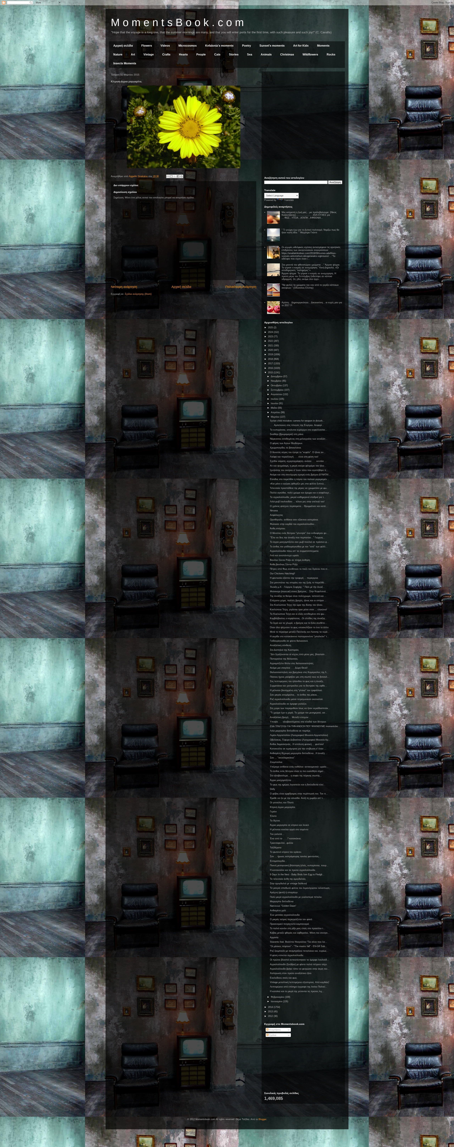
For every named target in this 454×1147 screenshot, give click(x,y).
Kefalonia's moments (219, 45)
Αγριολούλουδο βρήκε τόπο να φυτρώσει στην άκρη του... (299, 968)
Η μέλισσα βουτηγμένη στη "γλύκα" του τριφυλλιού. (296, 690)
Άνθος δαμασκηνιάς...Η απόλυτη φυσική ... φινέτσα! (297, 744)
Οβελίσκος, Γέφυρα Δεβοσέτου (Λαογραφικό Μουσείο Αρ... (300, 739)
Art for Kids (301, 45)
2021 (271, 345)
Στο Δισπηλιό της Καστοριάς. (284, 650)
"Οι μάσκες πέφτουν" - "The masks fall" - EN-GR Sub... (298, 946)
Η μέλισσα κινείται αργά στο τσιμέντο (289, 829)
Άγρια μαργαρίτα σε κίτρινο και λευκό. (289, 825)
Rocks (331, 54)
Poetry (246, 45)
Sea (249, 54)
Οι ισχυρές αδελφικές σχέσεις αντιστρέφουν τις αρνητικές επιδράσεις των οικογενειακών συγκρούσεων (311, 248)
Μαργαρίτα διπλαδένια (282, 901)
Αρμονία (274, 937)
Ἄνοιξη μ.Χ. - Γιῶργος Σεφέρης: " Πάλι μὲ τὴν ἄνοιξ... (297, 587)
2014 (271, 1007)
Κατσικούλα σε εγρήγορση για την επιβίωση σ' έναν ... (298, 748)
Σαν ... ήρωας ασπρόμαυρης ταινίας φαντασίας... (295, 856)
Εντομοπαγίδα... (278, 861)
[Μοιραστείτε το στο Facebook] (178, 176)
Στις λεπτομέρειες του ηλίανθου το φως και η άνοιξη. (297, 681)
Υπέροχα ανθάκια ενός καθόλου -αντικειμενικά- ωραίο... (299, 766)
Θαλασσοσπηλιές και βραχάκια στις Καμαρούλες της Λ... (299, 672)
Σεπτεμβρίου (277, 390)
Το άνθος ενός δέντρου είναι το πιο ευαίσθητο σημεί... (297, 771)
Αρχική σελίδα (123, 45)
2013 (271, 1011)
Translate (289, 200)
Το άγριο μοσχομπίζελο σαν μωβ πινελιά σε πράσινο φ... (299, 542)
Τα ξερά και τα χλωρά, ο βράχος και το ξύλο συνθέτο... (298, 623)
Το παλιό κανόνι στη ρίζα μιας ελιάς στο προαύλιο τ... (297, 928)
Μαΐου (274, 407)
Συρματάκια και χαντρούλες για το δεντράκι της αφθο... (298, 685)
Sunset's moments (272, 45)
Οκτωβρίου (277, 385)
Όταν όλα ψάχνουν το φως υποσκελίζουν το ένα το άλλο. (299, 627)
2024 (271, 332)
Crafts (166, 54)
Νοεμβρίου (276, 380)
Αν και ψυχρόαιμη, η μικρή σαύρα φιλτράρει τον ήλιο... (298, 465)
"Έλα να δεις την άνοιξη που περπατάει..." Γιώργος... (297, 537)
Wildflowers (310, 54)
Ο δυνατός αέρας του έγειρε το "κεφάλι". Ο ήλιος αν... (298, 452)
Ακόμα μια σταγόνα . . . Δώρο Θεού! (289, 667)
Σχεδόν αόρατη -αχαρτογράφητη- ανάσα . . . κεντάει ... (298, 461)
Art (133, 54)
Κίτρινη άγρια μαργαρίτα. (283, 807)
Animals (266, 54)
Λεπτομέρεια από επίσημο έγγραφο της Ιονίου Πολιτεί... (298, 986)
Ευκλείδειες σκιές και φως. (283, 977)
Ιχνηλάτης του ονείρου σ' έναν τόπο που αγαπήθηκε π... (299, 470)
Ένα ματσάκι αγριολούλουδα (285, 915)
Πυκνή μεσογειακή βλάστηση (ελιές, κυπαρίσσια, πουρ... (299, 865)
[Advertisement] (303, 99)
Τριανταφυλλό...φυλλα (281, 843)
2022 (271, 341)
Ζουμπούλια (276, 762)
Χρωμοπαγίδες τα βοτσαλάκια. (286, 447)
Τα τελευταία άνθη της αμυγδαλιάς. (288, 879)
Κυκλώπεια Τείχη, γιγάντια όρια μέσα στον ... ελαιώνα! (298, 609)
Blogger (262, 1119)
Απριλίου (276, 412)
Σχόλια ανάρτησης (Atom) (138, 294)
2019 (271, 354)
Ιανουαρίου (277, 1001)
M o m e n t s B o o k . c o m (177, 22)
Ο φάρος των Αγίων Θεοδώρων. (286, 443)
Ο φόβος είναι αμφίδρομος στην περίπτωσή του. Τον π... (299, 793)
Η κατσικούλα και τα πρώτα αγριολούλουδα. (293, 870)
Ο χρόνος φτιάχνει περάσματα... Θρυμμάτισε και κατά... (299, 506)
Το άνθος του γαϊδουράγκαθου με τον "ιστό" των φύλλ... (299, 546)
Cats (217, 54)
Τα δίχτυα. (275, 820)
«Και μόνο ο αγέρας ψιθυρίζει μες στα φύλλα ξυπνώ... (298, 483)
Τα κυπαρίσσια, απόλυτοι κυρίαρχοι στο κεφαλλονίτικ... (298, 429)
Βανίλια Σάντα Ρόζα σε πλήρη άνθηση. (290, 560)
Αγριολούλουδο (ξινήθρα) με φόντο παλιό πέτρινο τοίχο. (298, 964)
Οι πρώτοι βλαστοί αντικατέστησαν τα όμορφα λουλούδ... (299, 959)
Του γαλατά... (277, 834)
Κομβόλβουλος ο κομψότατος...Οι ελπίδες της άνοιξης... (298, 618)
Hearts (183, 54)
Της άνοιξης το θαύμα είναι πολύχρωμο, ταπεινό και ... (298, 596)
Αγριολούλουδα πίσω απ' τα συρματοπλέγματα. (294, 551)
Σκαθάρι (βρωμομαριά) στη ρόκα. (287, 434)
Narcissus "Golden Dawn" (283, 906)
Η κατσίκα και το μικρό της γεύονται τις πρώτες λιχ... (297, 991)
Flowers (146, 45)
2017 (271, 363)
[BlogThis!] (171, 176)
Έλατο (273, 816)
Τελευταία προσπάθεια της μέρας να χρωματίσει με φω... (299, 488)
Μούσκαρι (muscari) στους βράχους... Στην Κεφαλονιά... (299, 591)
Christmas (287, 54)
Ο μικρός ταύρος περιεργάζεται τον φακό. (291, 919)
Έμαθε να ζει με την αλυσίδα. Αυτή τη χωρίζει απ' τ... (297, 798)
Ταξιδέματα (275, 847)
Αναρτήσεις (274, 1029)
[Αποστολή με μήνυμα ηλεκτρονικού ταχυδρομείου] (168, 176)
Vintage (148, 54)
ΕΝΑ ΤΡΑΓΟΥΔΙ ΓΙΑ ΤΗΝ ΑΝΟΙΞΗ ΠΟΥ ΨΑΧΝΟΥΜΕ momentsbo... (305, 726)
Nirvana (274, 510)
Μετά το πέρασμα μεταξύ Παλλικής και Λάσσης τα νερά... (300, 631)
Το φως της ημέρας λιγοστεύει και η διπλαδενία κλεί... (297, 784)
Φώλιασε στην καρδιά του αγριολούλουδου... (293, 524)
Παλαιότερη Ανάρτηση (240, 287)
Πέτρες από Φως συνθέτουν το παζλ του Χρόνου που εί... (299, 569)
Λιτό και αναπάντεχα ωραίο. (284, 555)
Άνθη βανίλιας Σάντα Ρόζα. (284, 564)
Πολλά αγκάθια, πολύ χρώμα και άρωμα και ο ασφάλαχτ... (300, 492)
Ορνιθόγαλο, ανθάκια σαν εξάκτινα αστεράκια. (294, 519)
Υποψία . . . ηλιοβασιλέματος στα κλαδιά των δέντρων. (298, 721)
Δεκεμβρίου (277, 376)
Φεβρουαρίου (278, 997)
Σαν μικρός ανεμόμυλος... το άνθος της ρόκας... (294, 694)
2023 (271, 336)
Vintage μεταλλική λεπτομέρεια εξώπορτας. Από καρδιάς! (299, 982)
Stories (234, 54)
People (201, 54)
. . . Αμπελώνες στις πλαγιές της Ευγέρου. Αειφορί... (297, 425)
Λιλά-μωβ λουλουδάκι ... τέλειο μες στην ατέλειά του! (297, 501)
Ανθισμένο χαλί (278, 910)
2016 (271, 368)
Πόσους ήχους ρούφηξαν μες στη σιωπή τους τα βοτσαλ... (299, 677)
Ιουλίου (275, 399)
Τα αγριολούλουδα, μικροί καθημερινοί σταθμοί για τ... (298, 497)
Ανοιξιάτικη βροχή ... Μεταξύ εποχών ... (290, 717)
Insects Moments (124, 63)
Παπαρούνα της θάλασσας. (284, 658)
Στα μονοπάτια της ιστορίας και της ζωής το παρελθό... (298, 582)
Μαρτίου (275, 416)
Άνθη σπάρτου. (278, 528)
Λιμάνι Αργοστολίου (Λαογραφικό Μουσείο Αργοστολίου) (299, 735)
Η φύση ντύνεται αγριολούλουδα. (287, 955)
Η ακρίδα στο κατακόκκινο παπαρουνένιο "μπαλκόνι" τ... (299, 636)
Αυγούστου (277, 394)
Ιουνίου (275, 403)
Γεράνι (273, 811)
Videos (165, 45)
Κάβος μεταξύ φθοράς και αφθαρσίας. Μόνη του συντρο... (300, 932)
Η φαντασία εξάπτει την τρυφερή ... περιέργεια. (294, 578)
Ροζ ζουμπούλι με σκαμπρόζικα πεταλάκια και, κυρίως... (299, 951)
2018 (271, 359)
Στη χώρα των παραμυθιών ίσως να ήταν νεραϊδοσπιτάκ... (300, 708)
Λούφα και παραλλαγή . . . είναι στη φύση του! (294, 456)
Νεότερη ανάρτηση (124, 287)
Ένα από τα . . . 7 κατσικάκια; (285, 838)
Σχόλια (272, 1035)
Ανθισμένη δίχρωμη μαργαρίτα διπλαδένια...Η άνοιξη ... (299, 753)
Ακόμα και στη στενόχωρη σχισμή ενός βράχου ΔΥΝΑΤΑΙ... (300, 474)
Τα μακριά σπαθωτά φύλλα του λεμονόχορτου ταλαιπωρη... (300, 888)
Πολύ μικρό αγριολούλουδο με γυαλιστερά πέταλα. (296, 897)
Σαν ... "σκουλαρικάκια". (282, 757)
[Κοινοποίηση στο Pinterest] (181, 176)
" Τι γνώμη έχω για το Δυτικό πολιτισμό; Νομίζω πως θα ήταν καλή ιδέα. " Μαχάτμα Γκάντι (310, 231)
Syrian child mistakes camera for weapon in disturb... (297, 420)
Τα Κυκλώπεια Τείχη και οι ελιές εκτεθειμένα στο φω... (298, 614)
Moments (323, 45)
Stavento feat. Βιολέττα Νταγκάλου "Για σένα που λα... (298, 942)
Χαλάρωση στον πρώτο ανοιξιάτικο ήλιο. (291, 973)
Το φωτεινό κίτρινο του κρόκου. (286, 852)
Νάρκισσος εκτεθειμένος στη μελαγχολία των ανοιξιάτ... (298, 438)
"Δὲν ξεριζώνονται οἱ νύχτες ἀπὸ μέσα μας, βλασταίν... (298, 654)
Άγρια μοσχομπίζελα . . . (282, 780)
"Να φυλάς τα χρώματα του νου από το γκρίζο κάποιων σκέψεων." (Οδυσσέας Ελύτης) (310, 286)
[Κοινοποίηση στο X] (174, 176)
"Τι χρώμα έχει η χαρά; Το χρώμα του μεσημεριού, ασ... (298, 712)
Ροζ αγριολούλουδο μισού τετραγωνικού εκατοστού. (296, 699)
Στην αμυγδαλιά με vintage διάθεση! (288, 883)
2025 (271, 327)
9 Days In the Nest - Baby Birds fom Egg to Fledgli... (297, 874)
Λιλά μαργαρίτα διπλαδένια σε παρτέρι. (290, 730)
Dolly (272, 789)
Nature (117, 54)
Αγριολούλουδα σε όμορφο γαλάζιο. (288, 703)
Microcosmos (187, 45)
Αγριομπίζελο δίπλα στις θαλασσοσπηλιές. (292, 663)
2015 (271, 372)
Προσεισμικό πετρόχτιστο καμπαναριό (289, 924)
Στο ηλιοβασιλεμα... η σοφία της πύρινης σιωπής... (296, 775)
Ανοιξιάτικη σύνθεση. (281, 645)
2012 (271, 1016)
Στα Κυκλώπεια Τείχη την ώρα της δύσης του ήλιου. (296, 605)
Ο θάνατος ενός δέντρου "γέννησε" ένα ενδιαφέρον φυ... (299, 533)
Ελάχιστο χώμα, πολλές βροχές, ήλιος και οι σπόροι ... (298, 600)
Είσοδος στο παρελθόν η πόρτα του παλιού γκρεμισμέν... (299, 479)
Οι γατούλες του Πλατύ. (282, 802)
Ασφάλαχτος (276, 515)
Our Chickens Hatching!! (282, 573)
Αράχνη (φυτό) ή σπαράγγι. (284, 892)
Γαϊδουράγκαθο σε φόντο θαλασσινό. (289, 641)
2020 (271, 350)
